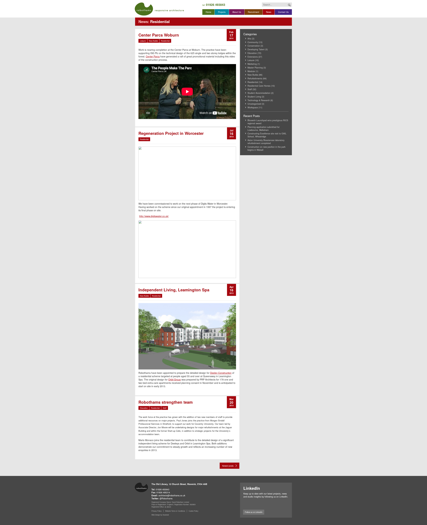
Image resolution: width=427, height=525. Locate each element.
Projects (222, 12)
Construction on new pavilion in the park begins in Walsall (266, 148)
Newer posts (228, 465)
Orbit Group (174, 379)
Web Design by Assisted (160, 515)
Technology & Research (259, 100)
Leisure (143, 41)
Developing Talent (256, 49)
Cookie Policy (193, 511)
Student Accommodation (259, 92)
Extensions (253, 56)
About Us (236, 12)
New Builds (153, 41)
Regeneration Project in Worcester (171, 133)
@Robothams (166, 498)
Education (144, 408)
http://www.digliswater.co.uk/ (154, 216)
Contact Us (283, 12)
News (268, 12)
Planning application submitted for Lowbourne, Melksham (264, 128)
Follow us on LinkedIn (253, 512)
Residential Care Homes (259, 85)
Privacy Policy (156, 511)
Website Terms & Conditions (175, 511)
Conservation (254, 45)
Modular (251, 71)
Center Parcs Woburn (158, 35)
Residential (165, 41)
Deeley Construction (221, 372)
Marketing (252, 63)
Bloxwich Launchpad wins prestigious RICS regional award (268, 122)
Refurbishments (255, 78)
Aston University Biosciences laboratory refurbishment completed (266, 142)
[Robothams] (159, 9)
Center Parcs (153, 56)
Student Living (254, 96)
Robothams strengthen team (165, 402)
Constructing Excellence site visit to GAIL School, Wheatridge (267, 135)
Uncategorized (254, 103)
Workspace (253, 107)
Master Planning (255, 67)
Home (208, 12)
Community (253, 42)
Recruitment (253, 12)
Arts (249, 38)
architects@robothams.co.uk (171, 495)
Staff (164, 408)
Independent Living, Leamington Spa (173, 290)
